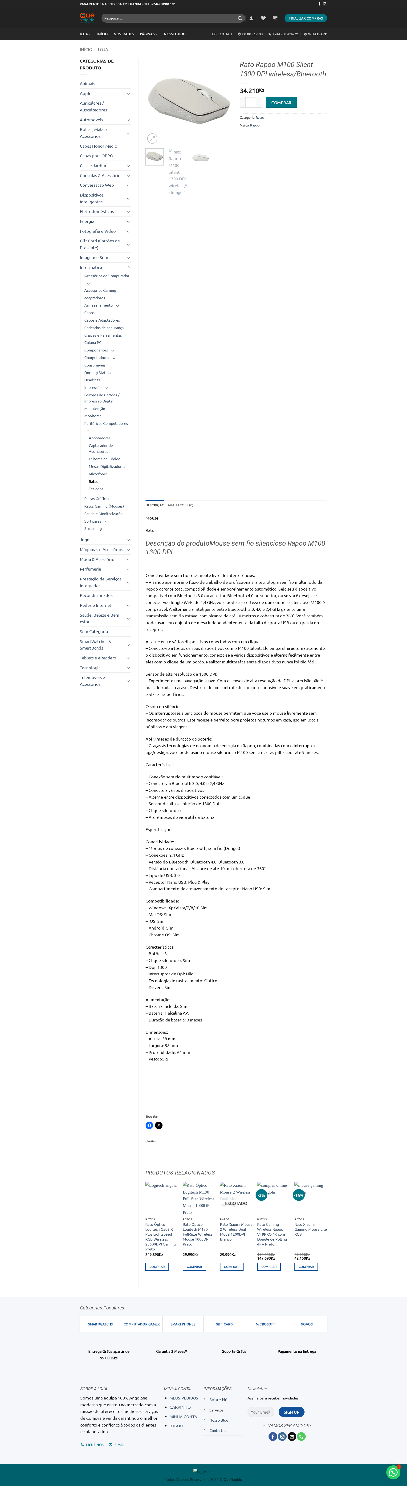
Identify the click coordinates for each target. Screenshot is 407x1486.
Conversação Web (97, 184)
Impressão (93, 387)
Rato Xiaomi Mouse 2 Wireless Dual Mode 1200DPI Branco (236, 1231)
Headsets (92, 379)
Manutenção (94, 408)
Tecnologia (90, 667)
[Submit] (240, 18)
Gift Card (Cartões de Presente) (100, 244)
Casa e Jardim (93, 165)
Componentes (96, 349)
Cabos (89, 312)
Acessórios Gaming (100, 290)
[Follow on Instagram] (324, 4)
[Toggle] (128, 93)
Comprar (281, 102)
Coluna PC (93, 342)
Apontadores (99, 437)
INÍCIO (102, 34)
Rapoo (255, 125)
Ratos (93, 481)
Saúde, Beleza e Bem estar (99, 618)
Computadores (96, 357)
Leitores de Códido (104, 458)
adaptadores (94, 297)
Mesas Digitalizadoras (107, 466)
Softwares (92, 521)
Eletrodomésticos (97, 211)
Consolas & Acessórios (101, 175)
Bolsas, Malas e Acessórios (94, 132)
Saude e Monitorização (103, 513)
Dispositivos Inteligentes (92, 198)
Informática (91, 267)
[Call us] (301, 1436)
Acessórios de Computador (106, 275)
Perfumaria (90, 568)
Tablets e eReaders (98, 657)
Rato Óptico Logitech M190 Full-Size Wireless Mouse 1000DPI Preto (197, 1234)
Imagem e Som (94, 257)
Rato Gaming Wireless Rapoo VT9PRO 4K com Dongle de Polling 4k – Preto (272, 1234)
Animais (87, 83)
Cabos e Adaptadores (102, 320)
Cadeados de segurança (104, 327)
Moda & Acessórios (98, 559)
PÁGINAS (147, 34)
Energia (87, 221)
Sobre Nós (219, 1399)
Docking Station (97, 372)
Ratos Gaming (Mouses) (104, 506)
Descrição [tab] (155, 505)
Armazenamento (98, 305)
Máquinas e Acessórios (101, 549)
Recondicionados (96, 595)
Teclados (96, 488)
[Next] (225, 101)
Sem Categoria (94, 631)
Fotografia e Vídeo (98, 231)
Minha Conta (183, 1416)
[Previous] (153, 101)
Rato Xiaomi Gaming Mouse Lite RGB (310, 1229)
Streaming (93, 528)
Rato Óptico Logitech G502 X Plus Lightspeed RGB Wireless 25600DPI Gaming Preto (160, 1236)
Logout (177, 1425)
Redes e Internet (95, 605)
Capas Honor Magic (98, 145)
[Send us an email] (292, 1436)
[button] (251, 18)
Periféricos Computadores (106, 423)
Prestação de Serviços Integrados (101, 582)
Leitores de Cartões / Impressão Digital (101, 397)
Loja (84, 34)
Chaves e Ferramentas (103, 335)
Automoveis (91, 119)
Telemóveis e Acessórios (92, 680)
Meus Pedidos (184, 1397)
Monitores (93, 415)
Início (86, 49)
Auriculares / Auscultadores (93, 106)
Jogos (85, 539)
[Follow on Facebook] (319, 4)
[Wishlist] (263, 18)
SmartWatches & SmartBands (95, 644)
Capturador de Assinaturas (101, 448)
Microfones (98, 473)
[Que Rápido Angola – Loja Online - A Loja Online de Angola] (87, 18)
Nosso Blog (174, 34)
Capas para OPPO (96, 155)
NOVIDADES (124, 34)
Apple (85, 93)
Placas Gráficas (96, 498)
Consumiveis (95, 365)
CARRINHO (180, 1406)
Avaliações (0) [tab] (180, 505)
